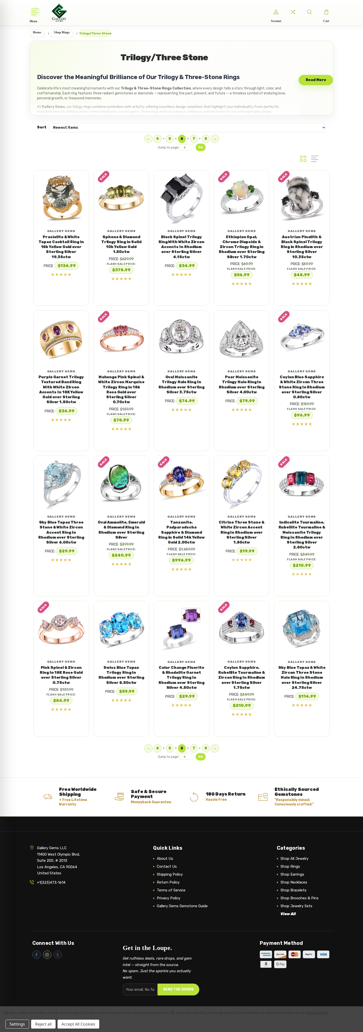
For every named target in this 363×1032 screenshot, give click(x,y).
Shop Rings (290, 866)
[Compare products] (293, 12)
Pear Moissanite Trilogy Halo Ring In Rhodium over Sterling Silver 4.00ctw (241, 384)
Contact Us (167, 866)
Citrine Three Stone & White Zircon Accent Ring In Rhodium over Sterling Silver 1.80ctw (241, 532)
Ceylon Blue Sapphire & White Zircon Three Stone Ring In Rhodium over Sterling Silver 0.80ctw (301, 387)
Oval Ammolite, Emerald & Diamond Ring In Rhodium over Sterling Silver (121, 530)
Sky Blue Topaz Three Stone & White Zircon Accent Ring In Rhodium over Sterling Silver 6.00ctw (61, 532)
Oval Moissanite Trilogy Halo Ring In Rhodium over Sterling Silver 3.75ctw (181, 384)
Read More (316, 80)
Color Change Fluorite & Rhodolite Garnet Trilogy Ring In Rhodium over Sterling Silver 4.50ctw (181, 677)
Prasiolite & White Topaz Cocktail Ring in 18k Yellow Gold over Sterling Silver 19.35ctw (61, 247)
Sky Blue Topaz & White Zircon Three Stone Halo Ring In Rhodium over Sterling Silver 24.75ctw (301, 677)
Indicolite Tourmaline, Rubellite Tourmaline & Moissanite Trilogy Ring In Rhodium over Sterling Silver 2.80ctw (302, 534)
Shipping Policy (170, 874)
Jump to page (168, 147)
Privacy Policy (168, 898)
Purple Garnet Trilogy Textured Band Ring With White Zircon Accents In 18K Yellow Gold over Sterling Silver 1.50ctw (61, 389)
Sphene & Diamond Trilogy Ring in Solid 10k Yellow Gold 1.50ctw (121, 244)
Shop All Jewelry (294, 858)
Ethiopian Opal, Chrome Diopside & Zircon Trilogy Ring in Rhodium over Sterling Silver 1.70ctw (241, 247)
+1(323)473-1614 (51, 882)
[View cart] (326, 12)
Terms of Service (171, 890)
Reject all (43, 1024)
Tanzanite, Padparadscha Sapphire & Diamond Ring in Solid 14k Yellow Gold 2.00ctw (181, 532)
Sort (41, 127)
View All (288, 914)
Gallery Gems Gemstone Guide (182, 906)
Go (200, 147)
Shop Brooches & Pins (300, 898)
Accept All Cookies (78, 1024)
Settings (17, 1024)
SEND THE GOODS (178, 989)
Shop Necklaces (294, 882)
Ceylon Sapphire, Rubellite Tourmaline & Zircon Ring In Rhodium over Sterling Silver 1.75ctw (241, 677)
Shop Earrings (292, 874)
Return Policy (168, 882)
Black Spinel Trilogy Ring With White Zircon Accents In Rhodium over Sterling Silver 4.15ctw (181, 247)
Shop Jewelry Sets (296, 906)
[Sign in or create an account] (276, 12)
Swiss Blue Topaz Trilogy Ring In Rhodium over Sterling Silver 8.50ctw (121, 675)
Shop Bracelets (293, 890)
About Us (165, 858)
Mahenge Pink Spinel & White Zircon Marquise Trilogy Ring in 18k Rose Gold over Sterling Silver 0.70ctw (121, 389)
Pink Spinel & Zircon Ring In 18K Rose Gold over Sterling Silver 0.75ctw (61, 675)
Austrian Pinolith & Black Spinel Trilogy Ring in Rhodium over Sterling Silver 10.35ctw (302, 247)
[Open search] (309, 12)
